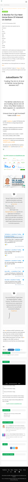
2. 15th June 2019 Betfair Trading (8, 388)
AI (5, 330)
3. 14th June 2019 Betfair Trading (8, 391)
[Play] (4, 383)
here (3, 65)
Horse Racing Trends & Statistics (16, 434)
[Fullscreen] (23, 383)
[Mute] (21, 383)
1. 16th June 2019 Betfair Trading (8, 385)
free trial (14, 204)
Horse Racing (4, 11)
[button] (14, 374)
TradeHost (9, 121)
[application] (14, 375)
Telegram (18, 68)
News (12, 469)
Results (16, 469)
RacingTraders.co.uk (10, 211)
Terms (24, 469)
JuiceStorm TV (6, 140)
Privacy (20, 469)
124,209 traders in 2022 (9, 142)
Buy (9, 469)
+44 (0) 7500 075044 (20, 478)
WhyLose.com (23, 475)
